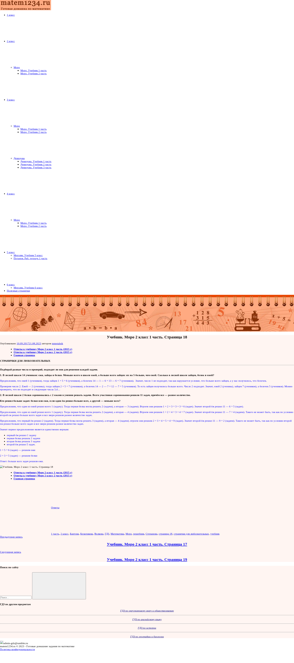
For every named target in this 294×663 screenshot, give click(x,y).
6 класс (11, 284)
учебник (214, 533)
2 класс (11, 41)
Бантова (74, 533)
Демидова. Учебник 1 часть (35, 161)
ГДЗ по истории (147, 627)
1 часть (55, 533)
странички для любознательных (191, 533)
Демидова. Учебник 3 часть (35, 167)
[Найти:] (16, 597)
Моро (17, 67)
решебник (138, 533)
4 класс (11, 193)
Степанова (151, 533)
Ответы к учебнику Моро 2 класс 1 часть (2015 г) (43, 349)
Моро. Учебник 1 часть (33, 70)
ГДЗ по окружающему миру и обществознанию (147, 610)
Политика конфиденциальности (17, 649)
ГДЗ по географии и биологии (147, 636)
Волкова (98, 533)
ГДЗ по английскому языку (147, 619)
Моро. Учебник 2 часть (33, 73)
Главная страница (24, 355)
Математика (117, 533)
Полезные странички (18, 290)
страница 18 (165, 533)
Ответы (55, 507)
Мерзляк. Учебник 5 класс (28, 255)
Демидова (19, 158)
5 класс (11, 252)
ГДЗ (107, 533)
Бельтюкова (86, 533)
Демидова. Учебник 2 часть (35, 164)
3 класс (11, 99)
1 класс (11, 14)
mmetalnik (57, 343)
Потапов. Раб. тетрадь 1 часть (30, 258)
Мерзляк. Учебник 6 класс (28, 287)
